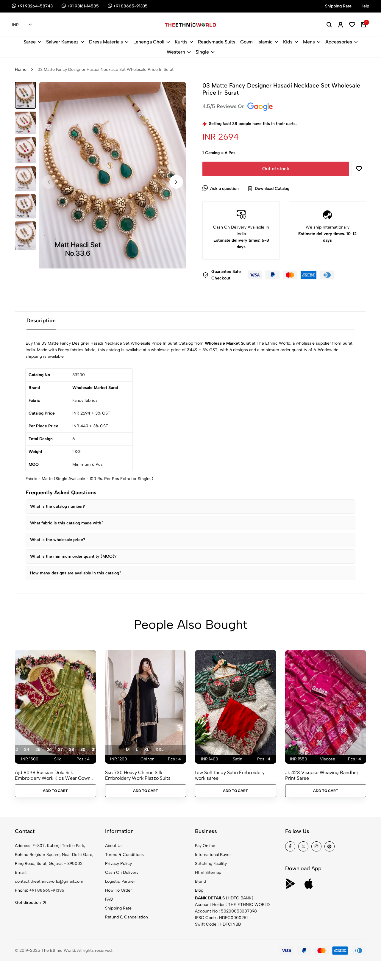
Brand (200, 881)
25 (37, 749)
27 (60, 749)
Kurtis (181, 42)
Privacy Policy (118, 863)
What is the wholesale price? (57, 539)
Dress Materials (106, 42)
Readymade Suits (216, 42)
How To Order (118, 890)
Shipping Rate (118, 908)
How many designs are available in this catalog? (75, 573)
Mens (309, 42)
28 (71, 749)
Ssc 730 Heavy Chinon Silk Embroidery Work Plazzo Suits (138, 775)
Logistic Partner (120, 881)
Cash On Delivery (121, 872)
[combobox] (22, 25)
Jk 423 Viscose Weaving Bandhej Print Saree (321, 775)
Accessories (338, 42)
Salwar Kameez (62, 42)
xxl (159, 749)
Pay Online (205, 845)
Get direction (28, 902)
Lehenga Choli (148, 42)
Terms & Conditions (124, 854)
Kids (288, 42)
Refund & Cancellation (126, 917)
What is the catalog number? (57, 506)
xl (146, 749)
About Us (114, 845)
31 (94, 749)
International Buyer (213, 854)
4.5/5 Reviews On (224, 106)
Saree (30, 42)
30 (82, 749)
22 (15, 749)
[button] (176, 182)
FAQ (109, 899)
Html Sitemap (208, 872)
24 (26, 749)
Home (20, 69)
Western (176, 52)
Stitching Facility (211, 863)
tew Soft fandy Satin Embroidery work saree (230, 775)
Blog (199, 890)
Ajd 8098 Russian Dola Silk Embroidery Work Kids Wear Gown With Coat (52, 775)
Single (202, 52)
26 (49, 749)
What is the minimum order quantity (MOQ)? (73, 556)
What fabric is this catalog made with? (67, 523)
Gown (246, 42)
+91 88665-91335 (46, 890)
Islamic (265, 42)
